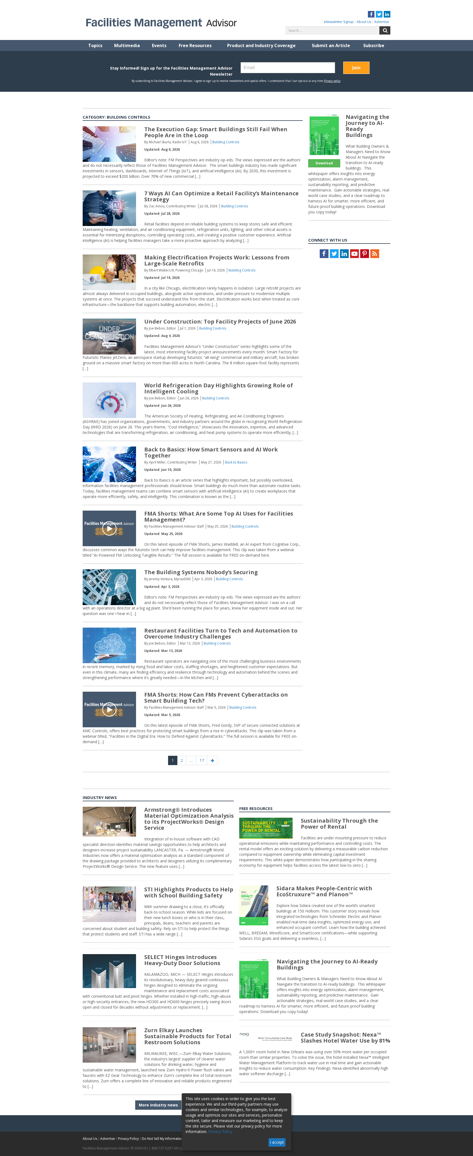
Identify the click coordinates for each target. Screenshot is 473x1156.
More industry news (158, 1105)
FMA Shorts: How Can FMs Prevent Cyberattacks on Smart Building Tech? (216, 697)
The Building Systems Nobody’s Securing (201, 572)
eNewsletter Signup (339, 21)
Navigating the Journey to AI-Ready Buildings (367, 126)
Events (159, 45)
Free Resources (195, 45)
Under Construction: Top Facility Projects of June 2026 (220, 321)
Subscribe (373, 45)
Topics (95, 45)
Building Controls (225, 142)
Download (324, 163)
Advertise (381, 21)
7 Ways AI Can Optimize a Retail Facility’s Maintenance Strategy (221, 196)
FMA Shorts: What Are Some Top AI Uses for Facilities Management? (218, 516)
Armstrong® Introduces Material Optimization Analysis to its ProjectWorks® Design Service (189, 818)
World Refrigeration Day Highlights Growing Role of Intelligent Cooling (218, 388)
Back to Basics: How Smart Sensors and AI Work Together (211, 452)
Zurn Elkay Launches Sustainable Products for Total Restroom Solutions (187, 1036)
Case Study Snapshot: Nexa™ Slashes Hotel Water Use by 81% (345, 1037)
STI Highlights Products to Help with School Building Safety (188, 892)
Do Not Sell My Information (162, 1138)
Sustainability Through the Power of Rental (339, 823)
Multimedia (127, 45)
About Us (364, 21)
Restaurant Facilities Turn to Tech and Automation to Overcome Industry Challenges (221, 633)
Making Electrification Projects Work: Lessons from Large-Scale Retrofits (216, 260)
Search (384, 30)
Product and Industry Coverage (261, 45)
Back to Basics (236, 462)
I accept (277, 1142)
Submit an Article (331, 45)
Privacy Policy (128, 1138)
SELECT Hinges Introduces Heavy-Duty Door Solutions (182, 960)
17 (203, 760)
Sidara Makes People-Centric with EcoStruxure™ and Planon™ (324, 891)
